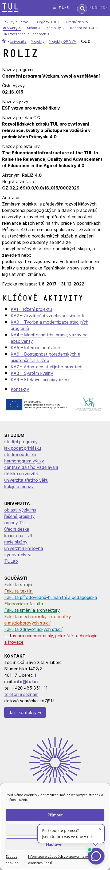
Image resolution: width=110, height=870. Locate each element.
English (98, 7)
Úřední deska (77, 22)
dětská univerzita (21, 473)
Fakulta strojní (18, 584)
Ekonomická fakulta (23, 603)
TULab (11, 561)
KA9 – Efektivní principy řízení (40, 379)
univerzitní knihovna (23, 548)
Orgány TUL (47, 22)
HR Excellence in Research (24, 34)
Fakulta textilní (18, 591)
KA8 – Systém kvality (32, 373)
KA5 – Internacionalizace (35, 347)
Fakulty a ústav (15, 22)
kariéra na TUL (18, 535)
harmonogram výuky (24, 461)
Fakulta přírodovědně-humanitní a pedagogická (50, 597)
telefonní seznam (21, 694)
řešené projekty (19, 516)
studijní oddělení (20, 454)
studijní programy (21, 441)
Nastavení (55, 844)
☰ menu (61, 7)
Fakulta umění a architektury (32, 610)
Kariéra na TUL (82, 28)
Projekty (10, 28)
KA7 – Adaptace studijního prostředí (46, 366)
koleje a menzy (19, 486)
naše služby (16, 542)
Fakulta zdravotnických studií (33, 629)
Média (32, 28)
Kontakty (53, 28)
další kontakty (23, 712)
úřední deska (16, 529)
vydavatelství (17, 554)
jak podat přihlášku (22, 448)
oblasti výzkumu (20, 510)
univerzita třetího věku (26, 480)
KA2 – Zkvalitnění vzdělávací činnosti (47, 315)
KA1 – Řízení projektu (31, 309)
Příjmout (55, 814)
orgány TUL (16, 522)
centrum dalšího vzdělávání (31, 467)
